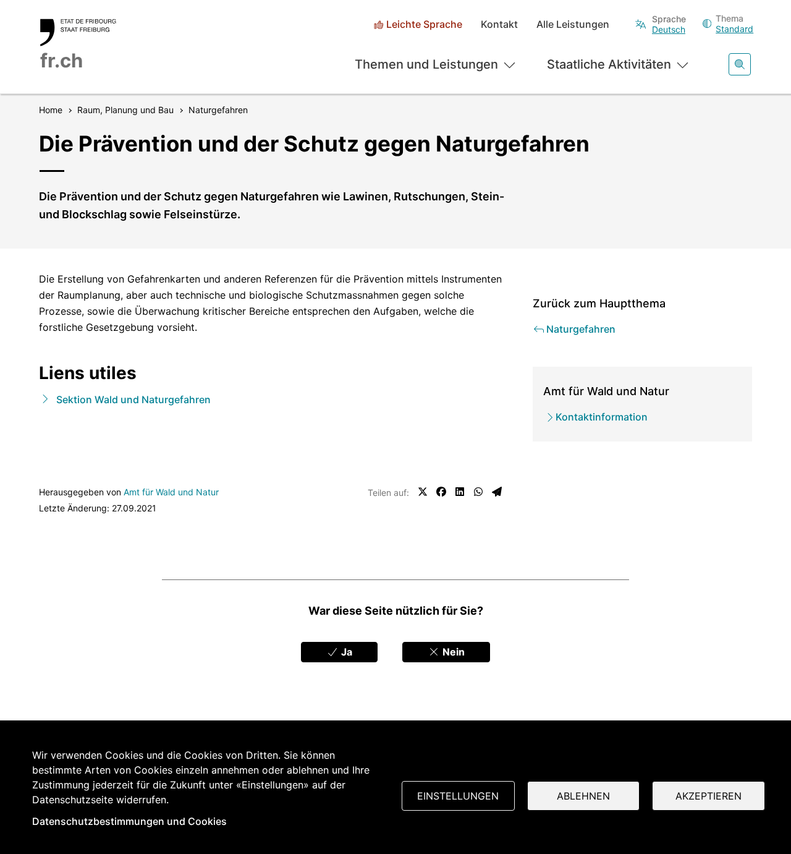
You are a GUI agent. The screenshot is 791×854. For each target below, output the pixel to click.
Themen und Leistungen (426, 64)
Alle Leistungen (572, 24)
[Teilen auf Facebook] (441, 492)
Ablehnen (583, 796)
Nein (452, 652)
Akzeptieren (708, 796)
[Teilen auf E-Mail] (497, 492)
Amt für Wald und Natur (171, 492)
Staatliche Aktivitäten (609, 64)
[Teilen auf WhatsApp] (478, 492)
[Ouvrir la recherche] (740, 64)
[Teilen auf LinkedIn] (460, 492)
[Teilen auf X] (423, 492)
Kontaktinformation (602, 417)
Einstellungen (458, 796)
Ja (345, 652)
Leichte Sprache (424, 24)
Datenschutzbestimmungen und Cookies (129, 821)
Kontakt (499, 24)
